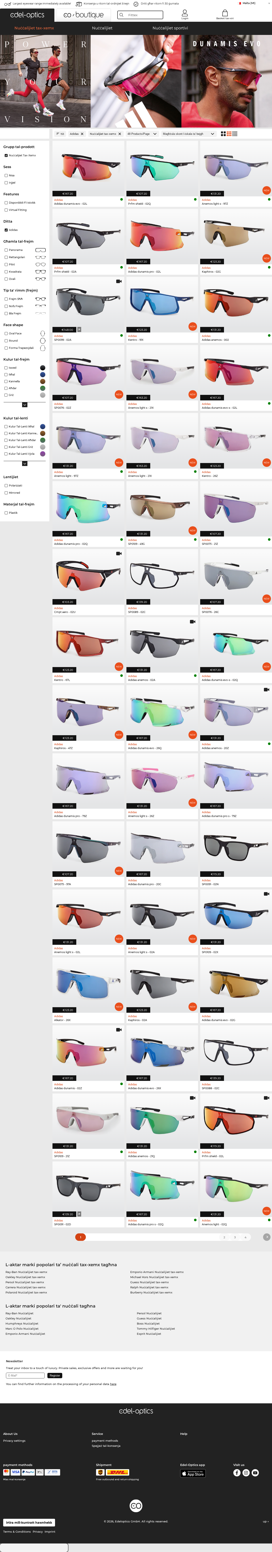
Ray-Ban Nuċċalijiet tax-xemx (26, 1272)
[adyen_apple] (40, 1472)
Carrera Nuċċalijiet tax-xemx (25, 1287)
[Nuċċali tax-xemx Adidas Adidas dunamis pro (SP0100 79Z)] (88, 778)
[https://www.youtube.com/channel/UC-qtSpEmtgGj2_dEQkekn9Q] (255, 1473)
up (265, 1521)
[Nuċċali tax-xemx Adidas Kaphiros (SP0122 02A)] (162, 982)
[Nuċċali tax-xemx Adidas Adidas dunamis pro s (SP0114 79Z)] (236, 778)
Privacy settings (14, 1440)
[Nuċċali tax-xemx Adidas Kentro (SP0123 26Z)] (236, 438)
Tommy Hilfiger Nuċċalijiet (156, 1328)
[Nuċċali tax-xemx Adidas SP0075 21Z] (236, 506)
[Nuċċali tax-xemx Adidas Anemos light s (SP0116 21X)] (162, 370)
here (113, 1384)
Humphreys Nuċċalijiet (22, 1323)
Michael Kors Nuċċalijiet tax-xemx (154, 1277)
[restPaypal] (28, 1472)
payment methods (105, 1440)
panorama (16, 250)
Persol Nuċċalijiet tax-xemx (25, 1282)
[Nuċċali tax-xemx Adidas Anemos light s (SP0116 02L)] (88, 914)
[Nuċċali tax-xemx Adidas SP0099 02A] (88, 302)
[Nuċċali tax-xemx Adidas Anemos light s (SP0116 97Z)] (236, 166)
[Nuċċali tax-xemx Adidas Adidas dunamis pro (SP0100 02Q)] (88, 506)
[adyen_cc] (6, 1472)
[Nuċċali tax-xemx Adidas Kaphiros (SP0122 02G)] (236, 234)
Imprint (50, 1531)
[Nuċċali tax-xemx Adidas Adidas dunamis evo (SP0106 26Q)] (162, 710)
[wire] (52, 1472)
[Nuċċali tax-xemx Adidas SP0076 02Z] (88, 370)
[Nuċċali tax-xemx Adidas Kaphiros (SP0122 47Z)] (88, 710)
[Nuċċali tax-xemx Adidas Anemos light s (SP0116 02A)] (162, 914)
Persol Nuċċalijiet (149, 1313)
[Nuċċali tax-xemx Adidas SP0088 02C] (236, 1050)
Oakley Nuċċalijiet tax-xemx (25, 1277)
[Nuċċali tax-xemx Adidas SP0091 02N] (236, 846)
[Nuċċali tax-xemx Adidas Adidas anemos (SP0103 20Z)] (236, 710)
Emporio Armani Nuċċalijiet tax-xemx (157, 1272)
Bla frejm (15, 313)
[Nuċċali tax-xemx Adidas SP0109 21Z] (88, 1118)
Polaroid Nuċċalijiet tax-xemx (26, 1292)
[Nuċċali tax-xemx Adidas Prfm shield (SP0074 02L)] (236, 1118)
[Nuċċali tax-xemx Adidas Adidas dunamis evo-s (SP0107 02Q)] (236, 642)
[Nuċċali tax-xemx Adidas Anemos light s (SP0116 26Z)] (162, 778)
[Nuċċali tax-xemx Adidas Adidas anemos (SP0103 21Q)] (162, 1118)
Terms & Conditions (17, 1531)
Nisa (11, 175)
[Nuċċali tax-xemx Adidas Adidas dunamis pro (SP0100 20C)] (162, 846)
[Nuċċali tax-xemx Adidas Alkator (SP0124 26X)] (88, 982)
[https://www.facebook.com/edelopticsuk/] (237, 1473)
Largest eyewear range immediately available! (42, 3)
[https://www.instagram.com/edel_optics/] (246, 1473)
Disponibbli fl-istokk (22, 202)
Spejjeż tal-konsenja (106, 1445)
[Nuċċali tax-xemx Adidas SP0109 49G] (162, 506)
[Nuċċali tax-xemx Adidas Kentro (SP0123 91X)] (162, 302)
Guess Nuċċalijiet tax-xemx (149, 1282)
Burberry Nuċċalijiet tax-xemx (151, 1292)
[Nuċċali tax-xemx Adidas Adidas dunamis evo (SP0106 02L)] (88, 166)
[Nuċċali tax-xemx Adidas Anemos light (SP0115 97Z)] (88, 438)
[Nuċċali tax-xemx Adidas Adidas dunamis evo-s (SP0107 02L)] (236, 370)
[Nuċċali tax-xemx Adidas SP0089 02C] (162, 574)
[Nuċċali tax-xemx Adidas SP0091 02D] (88, 1186)
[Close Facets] (24, 134)
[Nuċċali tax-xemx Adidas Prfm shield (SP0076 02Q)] (162, 166)
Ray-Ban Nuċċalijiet (19, 1313)
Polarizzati (15, 485)
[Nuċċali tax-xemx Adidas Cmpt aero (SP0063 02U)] (88, 574)
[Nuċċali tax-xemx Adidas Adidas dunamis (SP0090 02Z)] (88, 1050)
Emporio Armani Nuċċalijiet (25, 1333)
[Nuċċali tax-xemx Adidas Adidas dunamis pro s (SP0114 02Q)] (162, 1186)
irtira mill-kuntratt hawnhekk (29, 1523)
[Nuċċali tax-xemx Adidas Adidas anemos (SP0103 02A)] (162, 642)
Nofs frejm (16, 306)
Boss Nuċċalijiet (148, 1323)
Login (184, 18)
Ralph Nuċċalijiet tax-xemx (149, 1287)
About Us (10, 1434)
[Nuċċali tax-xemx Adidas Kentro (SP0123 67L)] (88, 642)
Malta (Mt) (249, 3)
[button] (27, 15)
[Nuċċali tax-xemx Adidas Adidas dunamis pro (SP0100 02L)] (162, 234)
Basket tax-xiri (225, 18)
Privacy (38, 1531)
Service (97, 1434)
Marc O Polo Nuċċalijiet (22, 1328)
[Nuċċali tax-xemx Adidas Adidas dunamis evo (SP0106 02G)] (236, 982)
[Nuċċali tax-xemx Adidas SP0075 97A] (88, 846)
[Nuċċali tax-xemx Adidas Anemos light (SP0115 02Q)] (236, 1186)
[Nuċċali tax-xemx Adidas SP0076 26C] (236, 574)
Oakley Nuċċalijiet (18, 1318)
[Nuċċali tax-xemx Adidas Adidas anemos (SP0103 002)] (236, 302)
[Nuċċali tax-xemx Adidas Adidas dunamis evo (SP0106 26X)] (162, 1050)
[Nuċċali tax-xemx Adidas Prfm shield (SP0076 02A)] (88, 234)
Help (183, 1434)
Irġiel (12, 182)
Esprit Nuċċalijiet (149, 1333)
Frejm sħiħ (16, 299)
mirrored (14, 492)
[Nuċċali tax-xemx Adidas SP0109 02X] (236, 914)
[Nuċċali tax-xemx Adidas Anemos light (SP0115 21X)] (162, 438)
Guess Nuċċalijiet (149, 1318)
